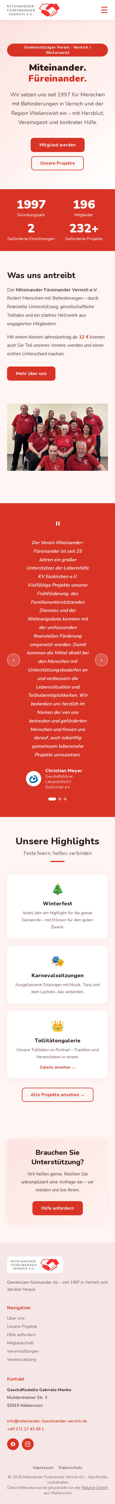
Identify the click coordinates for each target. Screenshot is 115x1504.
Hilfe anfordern (57, 1208)
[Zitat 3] (65, 799)
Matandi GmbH (94, 1487)
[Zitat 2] (59, 799)
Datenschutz (70, 1467)
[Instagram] (28, 1444)
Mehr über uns (31, 374)
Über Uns (16, 1318)
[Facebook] (13, 1444)
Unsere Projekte (57, 163)
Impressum (43, 1467)
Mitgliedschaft (20, 1343)
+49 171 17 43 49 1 (25, 1429)
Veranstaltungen (23, 1351)
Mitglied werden (58, 145)
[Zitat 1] (52, 799)
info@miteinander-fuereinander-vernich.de (47, 1421)
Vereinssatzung (21, 1359)
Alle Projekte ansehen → (58, 1095)
